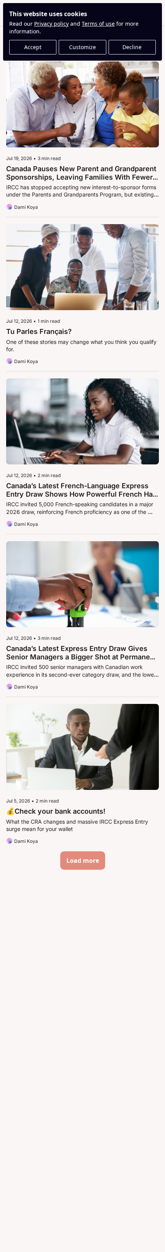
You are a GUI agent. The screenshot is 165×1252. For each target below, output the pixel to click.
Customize (82, 47)
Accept (32, 47)
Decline (132, 47)
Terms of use (98, 23)
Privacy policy (51, 23)
